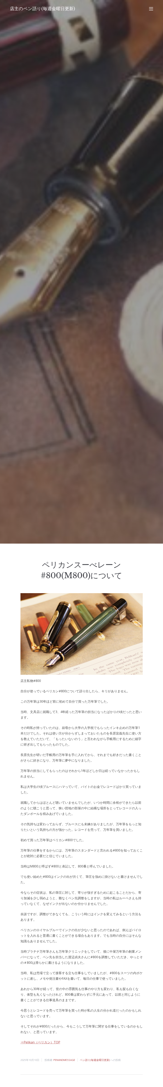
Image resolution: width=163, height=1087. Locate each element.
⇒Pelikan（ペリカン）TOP (40, 1042)
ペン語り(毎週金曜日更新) (95, 1060)
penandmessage (64, 1060)
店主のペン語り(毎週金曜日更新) (42, 8)
